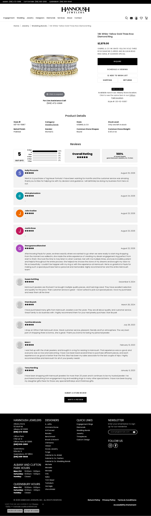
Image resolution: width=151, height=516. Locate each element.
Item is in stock (117, 89)
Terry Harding (31, 368)
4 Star (30, 153)
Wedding (20, 18)
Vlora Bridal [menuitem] (50, 489)
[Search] (126, 18)
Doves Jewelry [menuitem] (51, 449)
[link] (11, 2)
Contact (78, 18)
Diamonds (51, 18)
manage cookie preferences (25, 506)
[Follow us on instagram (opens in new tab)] (110, 445)
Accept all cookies (32, 511)
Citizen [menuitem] (48, 446)
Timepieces (82, 436)
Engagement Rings (85, 424)
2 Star (29, 159)
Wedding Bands (39, 26)
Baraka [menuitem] (48, 433)
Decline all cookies (15, 511)
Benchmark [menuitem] (50, 436)
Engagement (9, 18)
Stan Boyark (30, 302)
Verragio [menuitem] (49, 486)
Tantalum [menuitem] (49, 483)
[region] (54, 64)
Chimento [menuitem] (49, 442)
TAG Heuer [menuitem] (49, 480)
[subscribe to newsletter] (134, 432)
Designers (40, 18)
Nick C (28, 342)
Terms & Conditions (127, 500)
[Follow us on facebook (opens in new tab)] (115, 445)
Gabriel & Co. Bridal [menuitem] (53, 455)
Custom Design (83, 439)
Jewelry (30, 18)
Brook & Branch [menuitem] (52, 439)
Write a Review (75, 399)
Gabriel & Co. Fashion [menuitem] (54, 458)
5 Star (29, 150)
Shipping (107, 80)
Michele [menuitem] (48, 464)
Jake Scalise (30, 211)
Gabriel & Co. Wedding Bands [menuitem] (57, 461)
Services (61, 18)
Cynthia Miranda (33, 322)
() (59, 151)
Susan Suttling (32, 279)
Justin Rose (30, 228)
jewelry (25, 26)
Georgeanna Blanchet (35, 246)
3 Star (29, 157)
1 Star (30, 161)
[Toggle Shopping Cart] (146, 18)
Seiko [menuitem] (47, 477)
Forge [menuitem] (47, 452)
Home (16, 26)
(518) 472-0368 (54, 103)
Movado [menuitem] (48, 467)
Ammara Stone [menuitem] (51, 427)
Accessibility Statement (125, 505)
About (69, 18)
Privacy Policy (108, 500)
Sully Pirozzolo (31, 170)
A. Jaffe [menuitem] (48, 424)
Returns (127, 80)
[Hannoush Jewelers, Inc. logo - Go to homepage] (75, 9)
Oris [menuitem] (47, 473)
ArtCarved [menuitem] (49, 430)
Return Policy (94, 500)
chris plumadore (32, 193)
